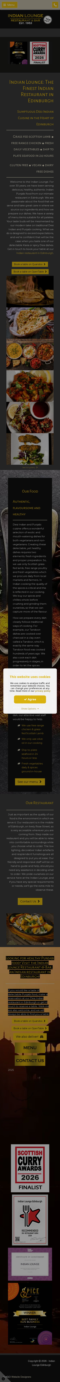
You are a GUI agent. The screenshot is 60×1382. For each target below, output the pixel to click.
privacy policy (42, 690)
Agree (31, 699)
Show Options (29, 708)
